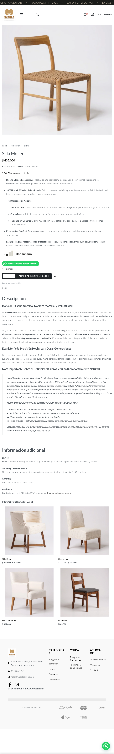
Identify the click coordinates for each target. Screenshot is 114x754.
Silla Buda (62, 620)
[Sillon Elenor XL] (29, 592)
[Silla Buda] (84, 592)
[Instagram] (17, 685)
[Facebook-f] (10, 685)
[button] (106, 746)
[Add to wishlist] (55, 276)
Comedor (15, 146)
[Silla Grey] (29, 530)
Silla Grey (6, 559)
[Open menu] (21, 14)
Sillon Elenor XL (9, 620)
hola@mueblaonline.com (59, 492)
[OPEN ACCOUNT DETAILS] (92, 14)
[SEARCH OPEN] (37, 14)
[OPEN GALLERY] (57, 80)
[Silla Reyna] (84, 530)
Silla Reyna (63, 559)
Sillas (26, 146)
